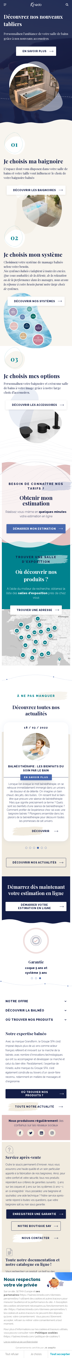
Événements (36, 777)
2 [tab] (30, 848)
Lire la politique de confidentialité (21, 1341)
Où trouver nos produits (29, 1019)
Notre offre (17, 1001)
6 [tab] (46, 848)
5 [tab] (42, 848)
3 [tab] (34, 848)
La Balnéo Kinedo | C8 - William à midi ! (36, 768)
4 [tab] (38, 848)
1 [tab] (26, 848)
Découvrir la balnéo (25, 1010)
